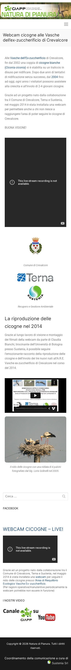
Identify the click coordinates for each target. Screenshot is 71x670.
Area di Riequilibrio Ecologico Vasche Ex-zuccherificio (30, 582)
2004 (54, 77)
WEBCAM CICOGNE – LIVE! (33, 529)
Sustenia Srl (60, 663)
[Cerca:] (35, 496)
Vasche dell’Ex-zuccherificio (28, 58)
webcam (41, 576)
